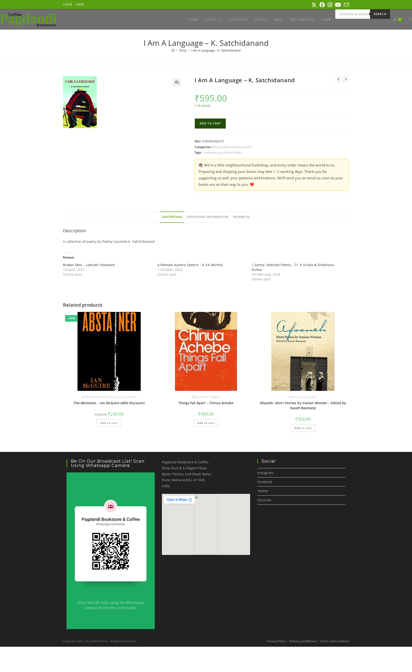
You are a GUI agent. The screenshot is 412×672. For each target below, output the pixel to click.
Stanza (312, 397)
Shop (80, 4)
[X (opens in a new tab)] (314, 4)
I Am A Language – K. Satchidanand (216, 50)
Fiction (121, 397)
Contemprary (211, 152)
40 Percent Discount (94, 397)
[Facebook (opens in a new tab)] (322, 4)
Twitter (262, 491)
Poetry (247, 147)
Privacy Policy (276, 641)
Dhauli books (231, 147)
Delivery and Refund (302, 641)
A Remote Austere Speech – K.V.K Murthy (190, 265)
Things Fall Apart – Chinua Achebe (205, 403)
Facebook (264, 482)
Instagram (265, 472)
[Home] (173, 50)
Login (67, 4)
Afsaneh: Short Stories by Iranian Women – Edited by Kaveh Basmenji (303, 405)
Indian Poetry (232, 152)
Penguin (215, 397)
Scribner (131, 397)
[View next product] (345, 79)
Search (380, 14)
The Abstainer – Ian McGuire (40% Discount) (109, 403)
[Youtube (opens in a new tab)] (338, 4)
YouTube (264, 500)
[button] (177, 82)
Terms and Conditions (334, 641)
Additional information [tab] (207, 217)
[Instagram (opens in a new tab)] (330, 4)
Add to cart (210, 123)
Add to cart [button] (109, 423)
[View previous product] (338, 79)
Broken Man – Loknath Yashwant (89, 265)
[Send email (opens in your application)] (345, 4)
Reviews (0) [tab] (241, 217)
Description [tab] (172, 217)
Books (216, 147)
